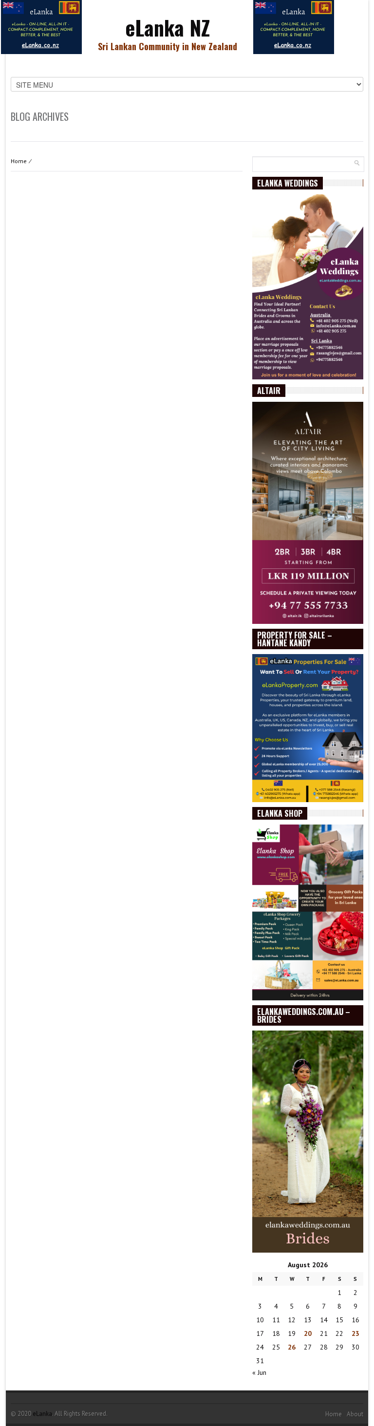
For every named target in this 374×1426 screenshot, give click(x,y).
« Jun (259, 1372)
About (355, 1414)
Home (19, 161)
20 (308, 1333)
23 (355, 1333)
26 (292, 1347)
